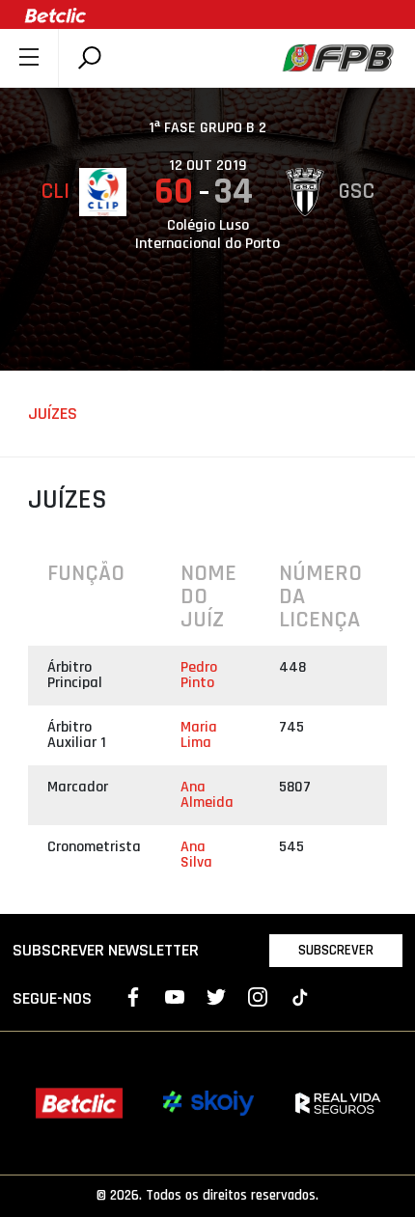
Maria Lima (198, 735)
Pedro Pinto (198, 675)
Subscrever (336, 950)
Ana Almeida (207, 795)
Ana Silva (196, 854)
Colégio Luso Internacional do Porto (207, 234)
